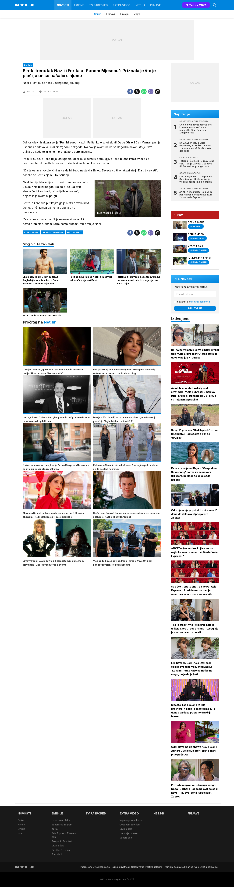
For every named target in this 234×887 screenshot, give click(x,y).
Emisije (79, 5)
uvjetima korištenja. (200, 301)
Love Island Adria (61, 820)
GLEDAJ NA (191, 5)
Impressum (86, 867)
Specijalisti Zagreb (62, 824)
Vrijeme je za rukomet (131, 820)
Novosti (63, 5)
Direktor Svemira (61, 850)
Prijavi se (195, 308)
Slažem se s (193, 301)
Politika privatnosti (120, 867)
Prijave (155, 5)
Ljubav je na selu (129, 833)
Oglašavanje (137, 867)
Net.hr (50, 322)
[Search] (214, 5)
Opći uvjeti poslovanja (206, 867)
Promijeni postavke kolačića (178, 867)
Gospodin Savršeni (62, 841)
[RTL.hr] (25, 5)
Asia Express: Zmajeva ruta (64, 835)
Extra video (121, 5)
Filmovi (110, 14)
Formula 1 (57, 854)
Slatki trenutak (53, 232)
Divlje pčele (58, 845)
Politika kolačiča (153, 867)
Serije (97, 14)
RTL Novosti (183, 279)
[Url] (157, 91)
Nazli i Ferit (74, 232)
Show (178, 215)
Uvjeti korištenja (101, 867)
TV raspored (98, 5)
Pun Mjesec (31, 232)
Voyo (137, 14)
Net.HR (140, 5)
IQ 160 (55, 828)
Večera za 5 (126, 837)
